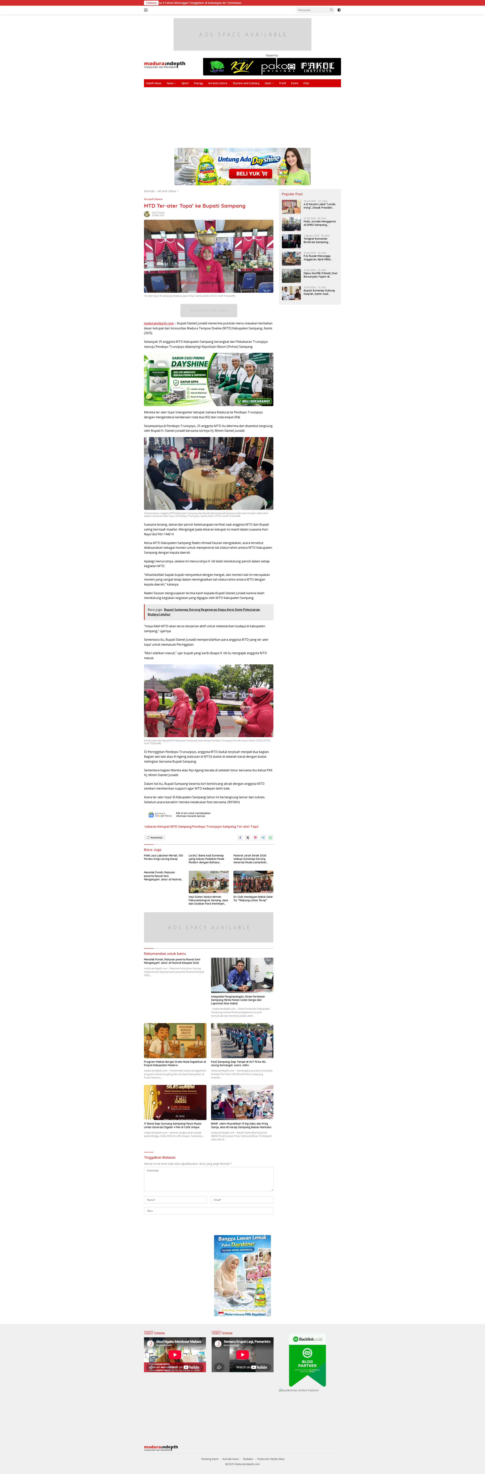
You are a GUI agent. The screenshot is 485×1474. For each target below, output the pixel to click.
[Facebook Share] (240, 838)
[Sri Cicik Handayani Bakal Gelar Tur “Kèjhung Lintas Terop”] (253, 882)
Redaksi (248, 1459)
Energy (198, 83)
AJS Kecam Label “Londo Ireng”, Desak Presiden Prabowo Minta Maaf (320, 205)
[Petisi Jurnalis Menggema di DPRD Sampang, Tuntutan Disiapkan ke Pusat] (291, 224)
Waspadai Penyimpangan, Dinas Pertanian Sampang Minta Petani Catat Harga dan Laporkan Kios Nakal (238, 1000)
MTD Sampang (181, 826)
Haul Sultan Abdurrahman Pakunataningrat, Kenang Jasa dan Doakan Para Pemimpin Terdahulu (208, 900)
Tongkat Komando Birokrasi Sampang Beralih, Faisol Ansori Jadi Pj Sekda (320, 240)
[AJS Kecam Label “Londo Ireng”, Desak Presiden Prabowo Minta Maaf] (291, 207)
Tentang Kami (209, 1459)
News (170, 83)
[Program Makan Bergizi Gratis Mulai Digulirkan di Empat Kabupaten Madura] (175, 1040)
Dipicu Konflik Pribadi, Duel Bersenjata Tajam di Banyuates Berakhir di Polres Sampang (320, 274)
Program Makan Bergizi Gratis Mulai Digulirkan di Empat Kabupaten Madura (175, 1063)
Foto (306, 83)
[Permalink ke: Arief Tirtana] (147, 214)
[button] (331, 10)
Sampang (229, 826)
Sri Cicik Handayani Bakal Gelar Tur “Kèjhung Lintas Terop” (253, 898)
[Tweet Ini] (248, 838)
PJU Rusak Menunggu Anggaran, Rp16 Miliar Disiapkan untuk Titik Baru (320, 257)
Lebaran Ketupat (157, 826)
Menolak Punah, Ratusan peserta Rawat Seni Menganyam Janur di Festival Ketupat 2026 (162, 876)
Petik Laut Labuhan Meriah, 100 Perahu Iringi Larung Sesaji (163, 857)
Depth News (153, 83)
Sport (185, 83)
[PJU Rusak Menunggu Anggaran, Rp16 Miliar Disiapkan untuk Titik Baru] (291, 258)
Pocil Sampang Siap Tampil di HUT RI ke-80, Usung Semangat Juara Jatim (238, 1063)
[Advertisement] (257, 115)
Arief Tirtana (158, 212)
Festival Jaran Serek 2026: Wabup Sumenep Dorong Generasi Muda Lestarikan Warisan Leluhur (250, 859)
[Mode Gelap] (339, 10)
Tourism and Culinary (246, 83)
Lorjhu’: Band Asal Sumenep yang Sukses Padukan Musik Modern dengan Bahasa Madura (206, 859)
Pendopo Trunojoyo (207, 826)
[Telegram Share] (263, 838)
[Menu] (146, 10)
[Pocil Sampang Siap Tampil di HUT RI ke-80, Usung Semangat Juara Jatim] (242, 1040)
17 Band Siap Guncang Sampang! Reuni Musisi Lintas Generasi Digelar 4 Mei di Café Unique (172, 1125)
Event (294, 83)
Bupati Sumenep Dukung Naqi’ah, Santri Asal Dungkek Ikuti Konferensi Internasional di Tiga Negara (319, 292)
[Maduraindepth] (164, 64)
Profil (282, 83)
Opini (268, 83)
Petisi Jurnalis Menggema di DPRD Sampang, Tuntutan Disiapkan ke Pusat (320, 223)
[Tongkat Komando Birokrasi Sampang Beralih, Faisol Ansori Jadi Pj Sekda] (291, 241)
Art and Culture (217, 83)
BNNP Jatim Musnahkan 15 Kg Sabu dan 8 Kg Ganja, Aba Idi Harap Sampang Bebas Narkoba (241, 1125)
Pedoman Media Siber (271, 1459)
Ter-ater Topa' (248, 826)
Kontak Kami (231, 1459)
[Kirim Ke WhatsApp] (270, 838)
